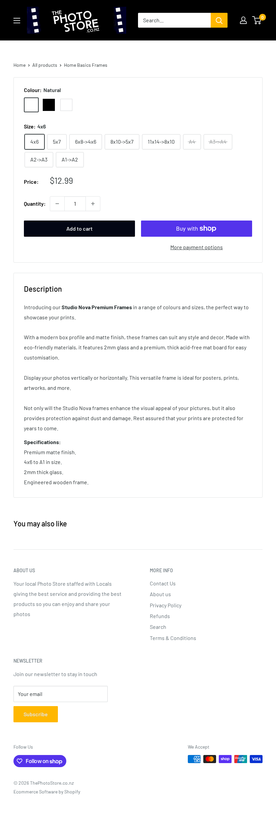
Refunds (160, 616)
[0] (257, 20)
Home (19, 65)
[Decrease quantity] (57, 204)
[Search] (219, 20)
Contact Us (163, 583)
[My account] (243, 20)
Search (158, 626)
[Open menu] (16, 20)
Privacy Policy (165, 605)
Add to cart (79, 228)
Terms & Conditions (173, 638)
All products (44, 65)
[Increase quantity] (93, 204)
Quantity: (35, 203)
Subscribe (36, 714)
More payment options (196, 247)
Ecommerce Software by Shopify (46, 791)
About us (160, 594)
